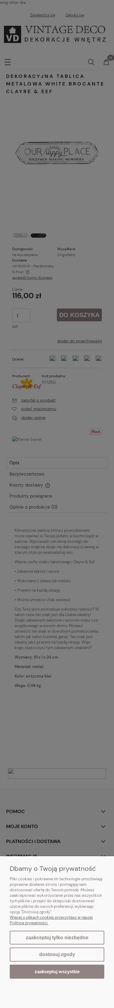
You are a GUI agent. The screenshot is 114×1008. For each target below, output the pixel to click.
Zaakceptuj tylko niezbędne (57, 937)
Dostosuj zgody (57, 954)
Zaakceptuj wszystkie (57, 971)
